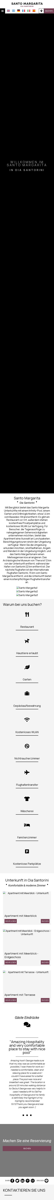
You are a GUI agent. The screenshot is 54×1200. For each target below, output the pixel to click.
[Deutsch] (18, 11)
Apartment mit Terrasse (19, 995)
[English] (8, 11)
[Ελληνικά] (13, 11)
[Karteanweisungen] (41, 10)
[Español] (34, 11)
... (27, 1110)
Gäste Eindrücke (27, 1018)
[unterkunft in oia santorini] (27, 4)
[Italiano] (29, 11)
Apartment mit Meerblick (20, 916)
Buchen (49, 11)
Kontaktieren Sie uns (24, 1190)
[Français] (24, 11)
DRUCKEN (40, 1181)
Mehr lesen (10, 921)
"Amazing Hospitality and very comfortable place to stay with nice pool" (27, 1047)
